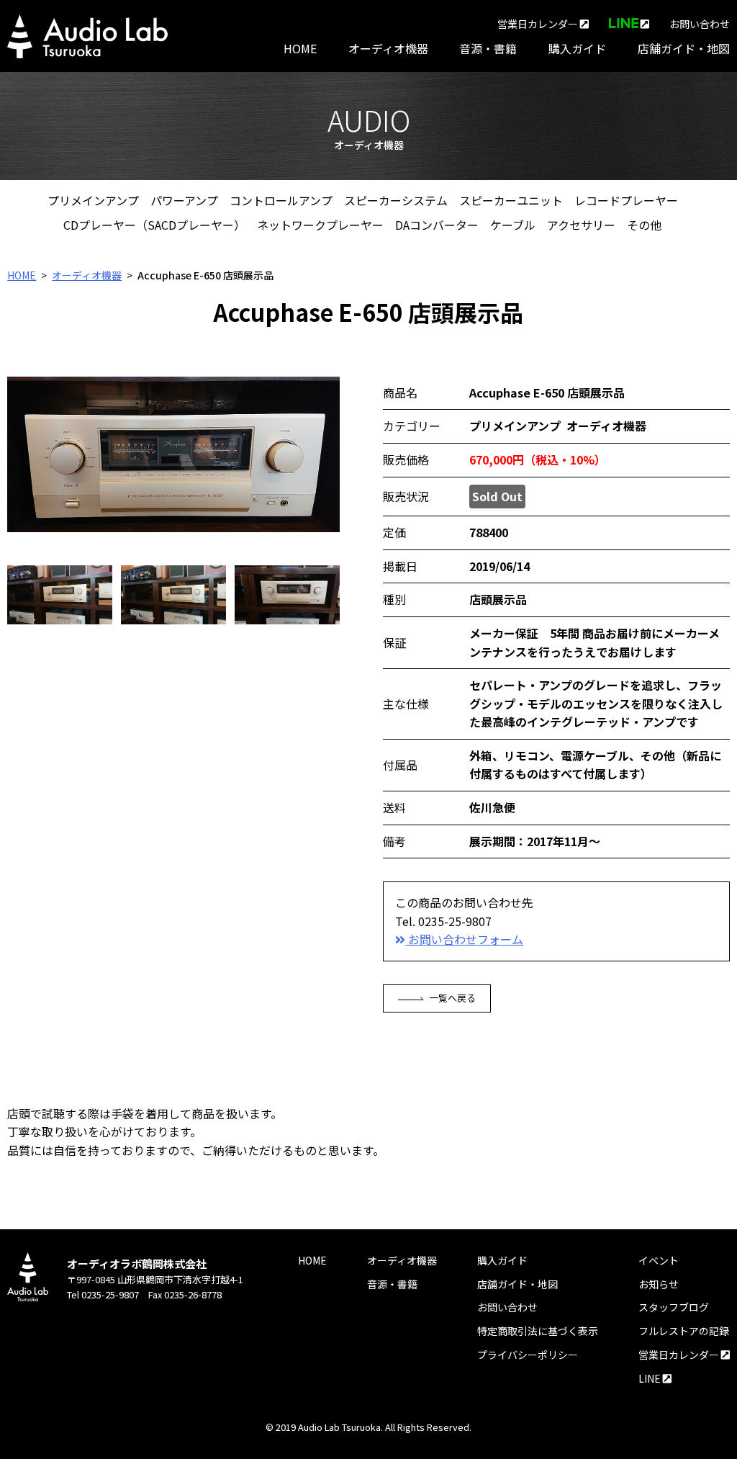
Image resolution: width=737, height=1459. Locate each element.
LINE (650, 1378)
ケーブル (512, 224)
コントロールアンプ (281, 200)
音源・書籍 (488, 48)
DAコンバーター (437, 224)
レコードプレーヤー (626, 200)
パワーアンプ (184, 200)
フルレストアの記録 (683, 1331)
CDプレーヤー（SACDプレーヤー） (154, 224)
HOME (300, 48)
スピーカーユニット (511, 200)
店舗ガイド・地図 (684, 48)
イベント (658, 1260)
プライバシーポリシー (527, 1354)
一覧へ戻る (452, 998)
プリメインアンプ (93, 200)
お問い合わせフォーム (464, 939)
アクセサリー (581, 224)
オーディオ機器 (388, 48)
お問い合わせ (699, 24)
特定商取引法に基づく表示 (537, 1331)
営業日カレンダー (538, 24)
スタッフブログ (673, 1307)
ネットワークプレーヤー (320, 224)
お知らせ (658, 1284)
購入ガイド (577, 48)
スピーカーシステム (396, 200)
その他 (644, 224)
